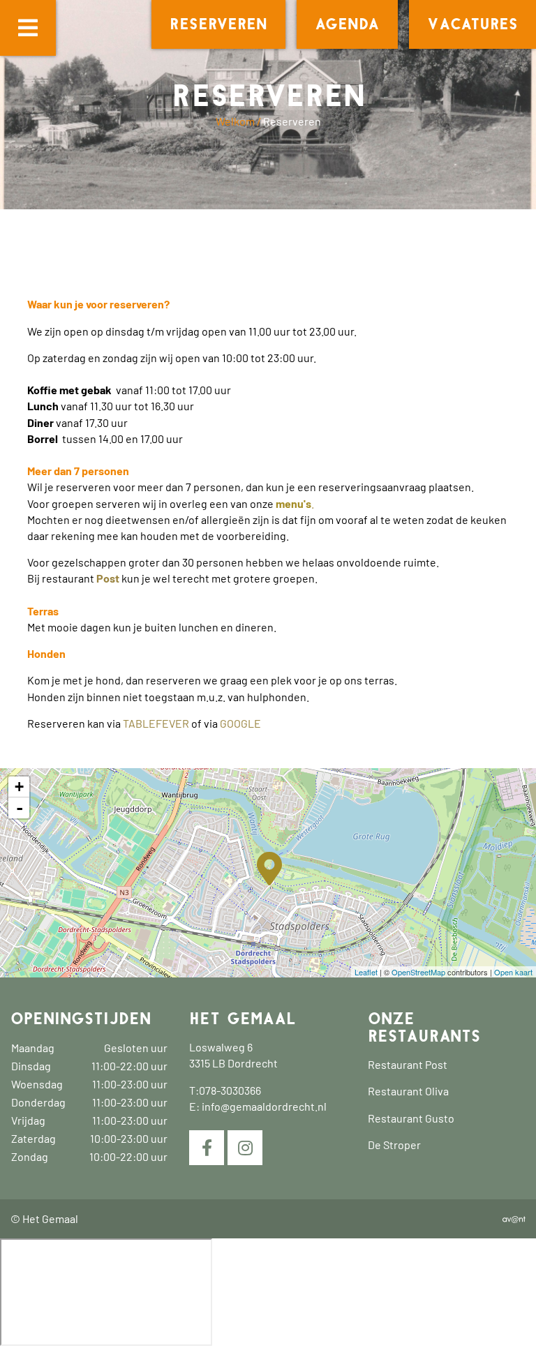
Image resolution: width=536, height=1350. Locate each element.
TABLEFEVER (156, 723)
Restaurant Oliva (408, 1090)
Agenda (347, 24)
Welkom (235, 121)
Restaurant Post (407, 1064)
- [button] (19, 808)
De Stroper (394, 1144)
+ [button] (19, 786)
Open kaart (513, 971)
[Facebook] (206, 1147)
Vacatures (472, 24)
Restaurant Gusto (411, 1118)
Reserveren (218, 24)
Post (107, 578)
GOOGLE (241, 723)
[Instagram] (245, 1147)
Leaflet (366, 971)
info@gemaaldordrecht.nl (264, 1106)
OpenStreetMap (418, 971)
